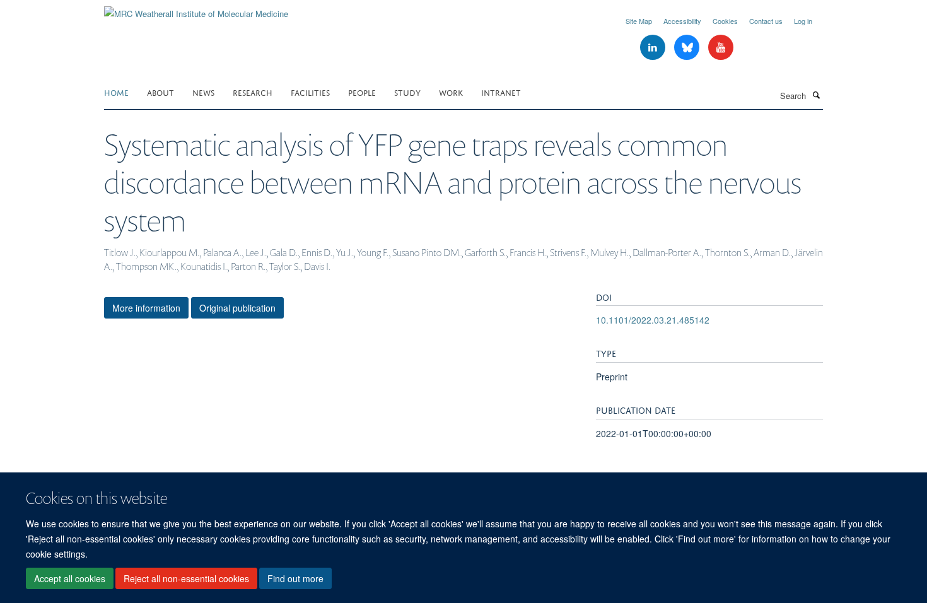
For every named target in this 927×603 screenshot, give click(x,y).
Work (451, 92)
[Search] (816, 95)
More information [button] (146, 308)
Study (407, 92)
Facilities (310, 92)
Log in (803, 21)
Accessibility (682, 21)
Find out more (295, 578)
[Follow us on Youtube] (720, 48)
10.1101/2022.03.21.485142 (652, 319)
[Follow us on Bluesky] (688, 48)
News (203, 92)
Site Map (639, 21)
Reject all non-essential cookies (186, 578)
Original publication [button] (237, 308)
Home (116, 92)
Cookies (725, 21)
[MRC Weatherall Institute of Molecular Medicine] (196, 9)
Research (252, 92)
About (160, 92)
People (362, 92)
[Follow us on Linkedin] (654, 48)
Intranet (501, 92)
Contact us (766, 21)
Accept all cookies (69, 578)
